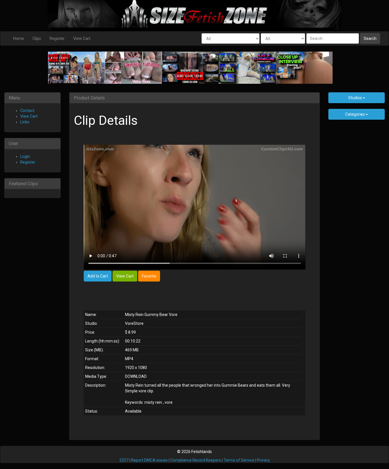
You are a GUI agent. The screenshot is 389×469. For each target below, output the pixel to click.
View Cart (82, 38)
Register (57, 38)
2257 (123, 460)
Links (24, 122)
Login (25, 156)
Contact (27, 110)
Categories (355, 114)
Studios (355, 97)
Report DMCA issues (149, 460)
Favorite (149, 276)
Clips (36, 38)
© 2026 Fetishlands (194, 451)
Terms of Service (239, 460)
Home (18, 38)
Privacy (263, 460)
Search (370, 38)
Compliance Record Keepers (195, 460)
